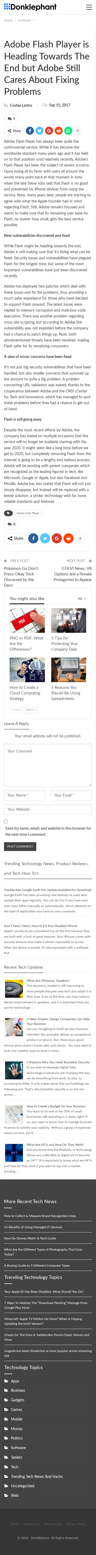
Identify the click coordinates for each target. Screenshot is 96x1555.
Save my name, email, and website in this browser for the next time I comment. (48, 832)
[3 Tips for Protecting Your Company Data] (68, 620)
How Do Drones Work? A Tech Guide (30, 1238)
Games (16, 1410)
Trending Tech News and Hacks (37, 1477)
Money (16, 1429)
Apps (15, 1381)
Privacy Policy (76, 1524)
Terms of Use (53, 1524)
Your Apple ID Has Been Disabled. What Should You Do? (44, 1291)
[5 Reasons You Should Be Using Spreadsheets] (68, 670)
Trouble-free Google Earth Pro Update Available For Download (47, 890)
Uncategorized (22, 1486)
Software (6, 33)
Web (15, 1496)
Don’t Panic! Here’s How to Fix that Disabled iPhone (40, 926)
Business (18, 1391)
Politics (17, 1438)
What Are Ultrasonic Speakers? (48, 980)
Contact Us (31, 1524)
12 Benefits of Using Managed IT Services (33, 1227)
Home (14, 1524)
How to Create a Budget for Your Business (56, 1106)
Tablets (16, 1457)
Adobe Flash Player (28, 513)
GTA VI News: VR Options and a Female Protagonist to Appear (73, 574)
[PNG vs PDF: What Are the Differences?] (27, 620)
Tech (14, 1467)
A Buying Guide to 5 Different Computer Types (37, 1265)
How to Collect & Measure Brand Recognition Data (40, 1216)
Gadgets (17, 1400)
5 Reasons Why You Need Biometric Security (58, 1062)
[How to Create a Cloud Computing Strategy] (27, 670)
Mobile (16, 1419)
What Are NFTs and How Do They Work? (55, 1144)
